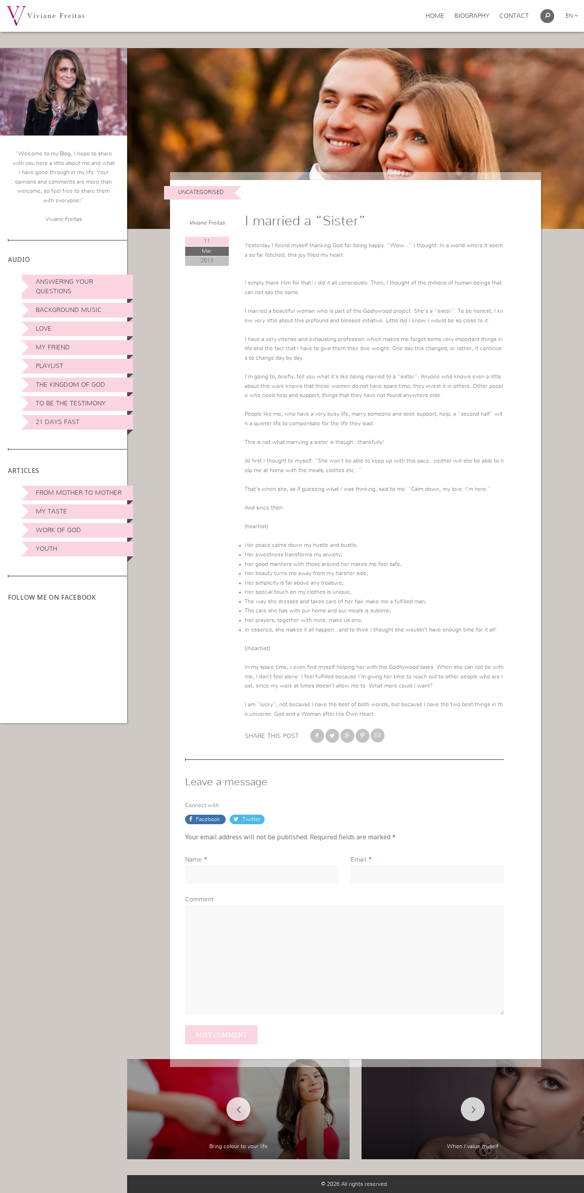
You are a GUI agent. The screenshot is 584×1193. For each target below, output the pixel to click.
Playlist (49, 366)
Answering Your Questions (64, 286)
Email (358, 859)
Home (435, 16)
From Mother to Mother (79, 493)
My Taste (51, 511)
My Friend (53, 347)
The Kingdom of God (70, 385)
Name (193, 859)
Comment (199, 899)
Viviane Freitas (207, 223)
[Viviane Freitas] (45, 15)
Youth (46, 549)
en (570, 16)
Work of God (58, 530)
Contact (514, 16)
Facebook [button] (208, 819)
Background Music (69, 310)
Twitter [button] (251, 819)
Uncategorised (201, 192)
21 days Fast (57, 422)
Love (44, 328)
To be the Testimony (71, 403)
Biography (471, 16)
